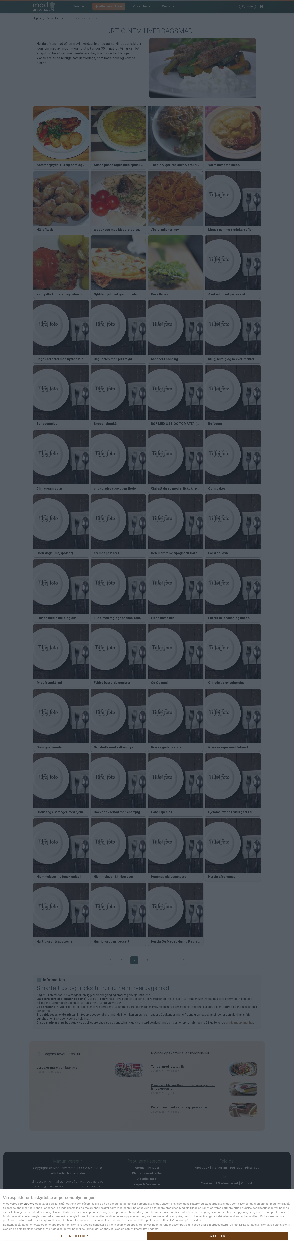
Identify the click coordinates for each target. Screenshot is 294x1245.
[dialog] (147, 1217)
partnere (29, 1203)
